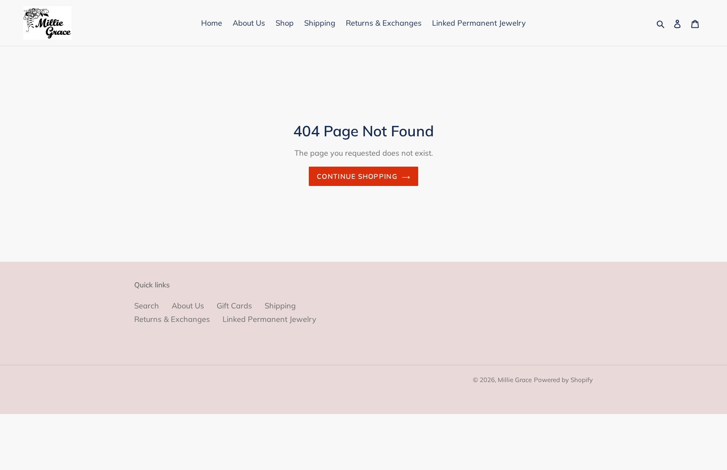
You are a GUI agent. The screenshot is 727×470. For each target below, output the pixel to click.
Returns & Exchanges (172, 319)
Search (146, 306)
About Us (188, 306)
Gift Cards (234, 306)
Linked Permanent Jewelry (269, 319)
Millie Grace (515, 380)
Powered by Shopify (563, 380)
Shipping (280, 306)
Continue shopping (357, 176)
